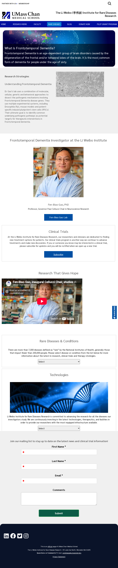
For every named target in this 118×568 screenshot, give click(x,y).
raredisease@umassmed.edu (71, 553)
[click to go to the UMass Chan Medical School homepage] (21, 15)
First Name (59, 446)
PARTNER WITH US (9, 3)
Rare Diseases (54, 24)
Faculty (37, 24)
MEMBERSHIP (24, 3)
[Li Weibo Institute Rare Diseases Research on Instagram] (27, 536)
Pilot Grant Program (107, 24)
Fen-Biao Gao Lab (58, 217)
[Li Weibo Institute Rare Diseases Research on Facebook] (13, 536)
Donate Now (84, 24)
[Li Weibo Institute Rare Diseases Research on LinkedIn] (7, 536)
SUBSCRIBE (114, 311)
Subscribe (58, 254)
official (50, 546)
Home (3, 24)
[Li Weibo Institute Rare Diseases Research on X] (20, 536)
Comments (59, 489)
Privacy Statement (59, 557)
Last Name (59, 461)
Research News (20, 24)
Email (59, 475)
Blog (69, 24)
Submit (59, 513)
